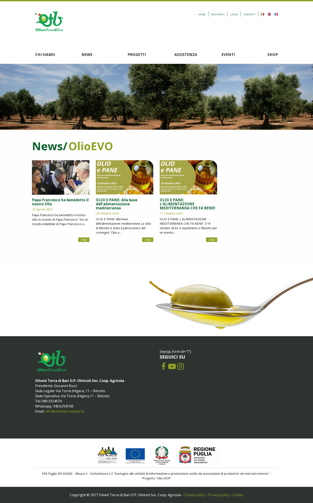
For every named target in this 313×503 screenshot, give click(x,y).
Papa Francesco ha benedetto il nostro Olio (60, 201)
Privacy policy (218, 495)
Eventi (228, 54)
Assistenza (185, 54)
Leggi (83, 239)
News (87, 54)
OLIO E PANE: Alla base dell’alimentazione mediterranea (116, 203)
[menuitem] (58, 55)
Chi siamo (45, 54)
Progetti (137, 54)
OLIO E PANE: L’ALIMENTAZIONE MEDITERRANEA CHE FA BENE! (187, 203)
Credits (237, 495)
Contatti (249, 14)
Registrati (217, 14)
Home (201, 14)
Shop (272, 54)
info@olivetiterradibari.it (64, 411)
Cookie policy (194, 495)
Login (234, 14)
